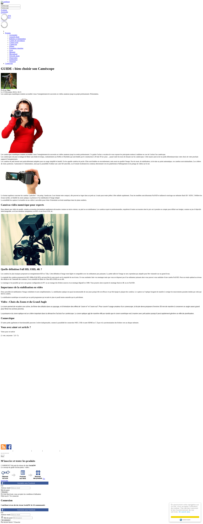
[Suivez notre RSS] (3, 449)
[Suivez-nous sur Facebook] (8, 449)
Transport (12, 61)
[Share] (4, 453)
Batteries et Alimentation (17, 39)
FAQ (37, 451)
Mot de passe (5, 490)
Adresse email (5, 488)
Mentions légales (22, 451)
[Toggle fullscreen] (6, 453)
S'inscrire (17, 522)
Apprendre (4, 12)
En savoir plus (184, 511)
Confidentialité (51, 451)
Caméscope (13, 44)
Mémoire (12, 52)
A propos (4, 10)
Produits (8, 33)
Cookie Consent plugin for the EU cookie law (185, 520)
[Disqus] (101, 363)
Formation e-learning (16, 48)
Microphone (13, 54)
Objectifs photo (14, 56)
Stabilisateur (13, 60)
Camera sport (13, 42)
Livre (11, 50)
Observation (13, 58)
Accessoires (13, 35)
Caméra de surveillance (17, 41)
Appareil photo (14, 37)
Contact (66, 451)
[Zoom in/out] (8, 453)
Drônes (11, 46)
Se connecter (14, 496)
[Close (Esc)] (2, 453)
